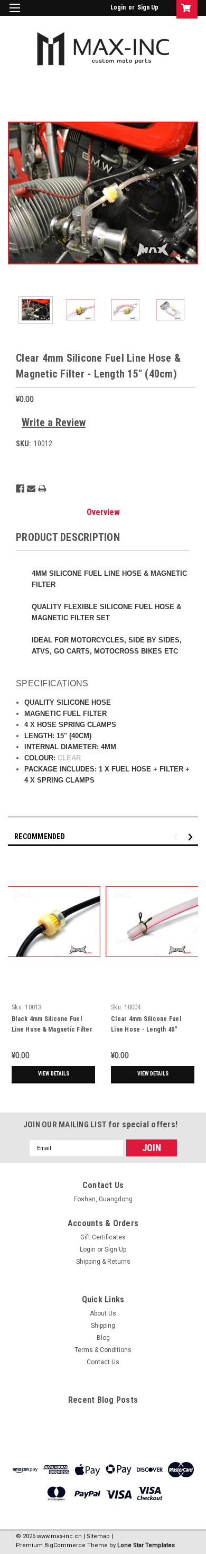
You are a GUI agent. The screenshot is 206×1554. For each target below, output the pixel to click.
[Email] (31, 488)
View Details (53, 1074)
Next (190, 193)
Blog (103, 1337)
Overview (103, 512)
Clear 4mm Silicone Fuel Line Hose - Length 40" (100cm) (146, 1029)
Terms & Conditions (103, 1350)
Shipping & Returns (103, 1261)
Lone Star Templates (146, 1545)
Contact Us (103, 1362)
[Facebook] (20, 488)
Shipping (103, 1325)
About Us (103, 1313)
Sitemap (98, 1536)
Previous (16, 193)
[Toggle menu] (14, 14)
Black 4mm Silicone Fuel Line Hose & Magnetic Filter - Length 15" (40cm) (52, 1029)
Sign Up (147, 7)
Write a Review (54, 422)
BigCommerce (65, 1545)
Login (118, 7)
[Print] (42, 488)
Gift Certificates (103, 1237)
